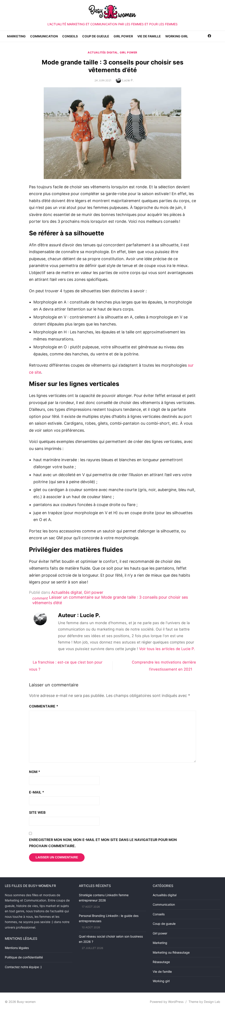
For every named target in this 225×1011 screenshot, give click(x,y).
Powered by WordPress (166, 1002)
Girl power (123, 36)
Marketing (16, 36)
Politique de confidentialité (24, 957)
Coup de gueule (95, 36)
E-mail (36, 792)
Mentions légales (17, 948)
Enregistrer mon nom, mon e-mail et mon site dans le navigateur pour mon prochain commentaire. (103, 843)
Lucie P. (128, 80)
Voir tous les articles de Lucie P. (167, 649)
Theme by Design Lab (204, 1002)
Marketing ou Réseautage (171, 952)
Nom (34, 772)
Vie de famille (149, 36)
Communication (44, 36)
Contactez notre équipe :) (23, 967)
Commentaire (43, 706)
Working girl (176, 36)
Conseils (70, 36)
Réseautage (161, 962)
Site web (37, 812)
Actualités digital (103, 52)
